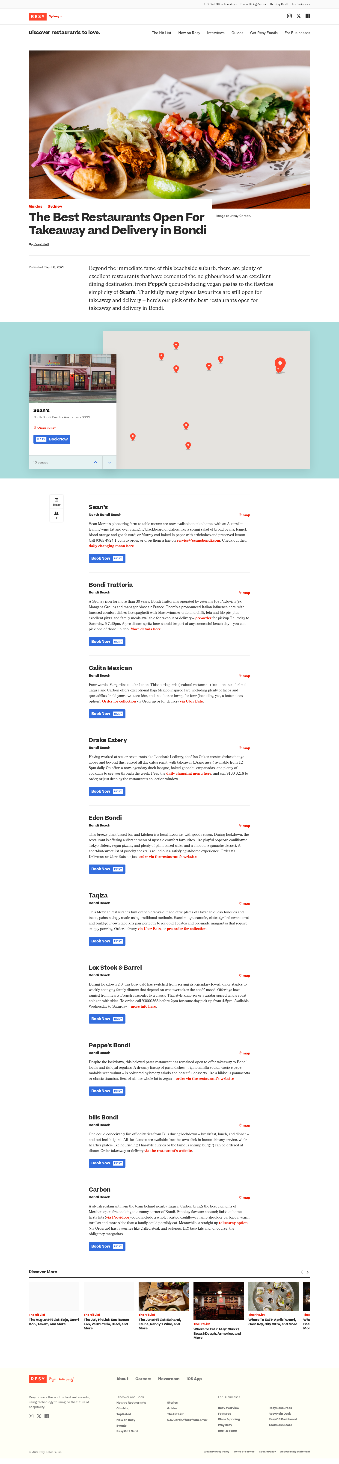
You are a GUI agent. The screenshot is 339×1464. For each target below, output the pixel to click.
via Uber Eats (191, 702)
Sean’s (41, 410)
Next (307, 1272)
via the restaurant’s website (168, 1151)
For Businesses (301, 4)
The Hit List (161, 32)
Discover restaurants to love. (64, 32)
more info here (143, 1007)
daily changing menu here (111, 546)
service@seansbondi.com (198, 541)
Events (121, 1426)
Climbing (122, 1408)
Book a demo (227, 1431)
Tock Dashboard (280, 1425)
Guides (237, 32)
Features (224, 1414)
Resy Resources (280, 1408)
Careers (143, 1379)
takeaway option (233, 1223)
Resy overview (228, 1408)
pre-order (203, 619)
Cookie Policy (267, 1451)
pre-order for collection (187, 929)
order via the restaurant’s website (167, 857)
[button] (280, 365)
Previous (302, 1272)
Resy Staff (41, 244)
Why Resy (225, 1425)
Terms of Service (244, 1451)
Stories (172, 1403)
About (122, 1379)
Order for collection (119, 702)
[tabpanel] (56, 1304)
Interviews (216, 32)
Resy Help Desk (280, 1414)
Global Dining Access (253, 4)
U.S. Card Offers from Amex (220, 4)
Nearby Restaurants (131, 1403)
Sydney (55, 206)
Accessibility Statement (295, 1451)
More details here (146, 630)
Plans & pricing (229, 1419)
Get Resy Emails (264, 32)
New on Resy (189, 32)
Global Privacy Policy (216, 1451)
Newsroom (169, 1379)
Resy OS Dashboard (283, 1419)
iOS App (194, 1379)
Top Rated (123, 1414)
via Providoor (117, 1218)
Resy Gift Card (127, 1431)
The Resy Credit (279, 4)
